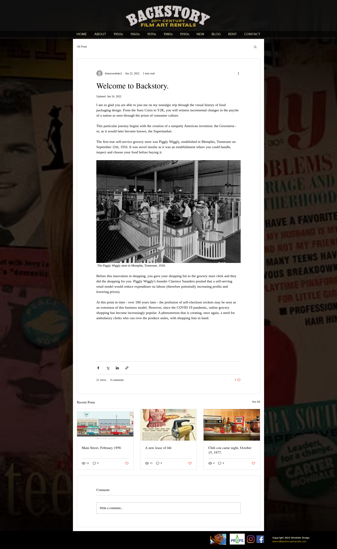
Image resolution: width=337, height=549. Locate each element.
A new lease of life (158, 447)
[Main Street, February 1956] (105, 425)
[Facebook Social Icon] (260, 539)
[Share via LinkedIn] (117, 368)
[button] (255, 46)
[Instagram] (251, 539)
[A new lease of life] (168, 425)
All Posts (82, 46)
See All (256, 401)
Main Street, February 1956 (101, 447)
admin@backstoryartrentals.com (289, 541)
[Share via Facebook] (98, 368)
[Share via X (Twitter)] (108, 368)
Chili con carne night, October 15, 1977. (229, 450)
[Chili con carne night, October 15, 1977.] (232, 425)
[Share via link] (127, 368)
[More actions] (238, 73)
